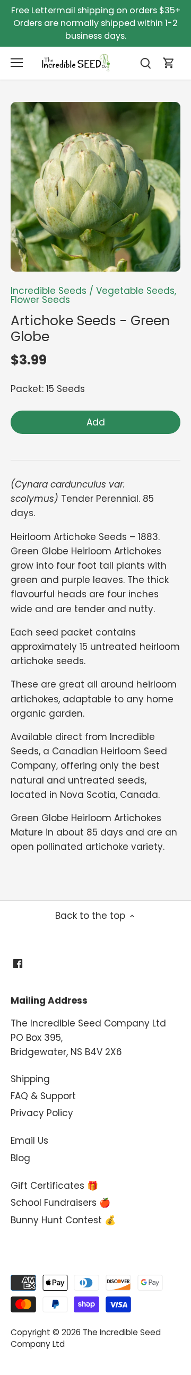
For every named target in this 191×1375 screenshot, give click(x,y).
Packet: (27, 388)
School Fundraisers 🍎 (60, 1202)
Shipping (30, 1079)
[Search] (145, 62)
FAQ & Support (43, 1096)
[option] (95, 187)
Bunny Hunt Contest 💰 (63, 1220)
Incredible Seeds (48, 290)
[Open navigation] (17, 62)
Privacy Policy (42, 1113)
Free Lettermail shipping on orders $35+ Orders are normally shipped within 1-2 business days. (95, 23)
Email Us (29, 1140)
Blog (20, 1158)
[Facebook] (17, 964)
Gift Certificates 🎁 (54, 1185)
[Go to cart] (168, 62)
